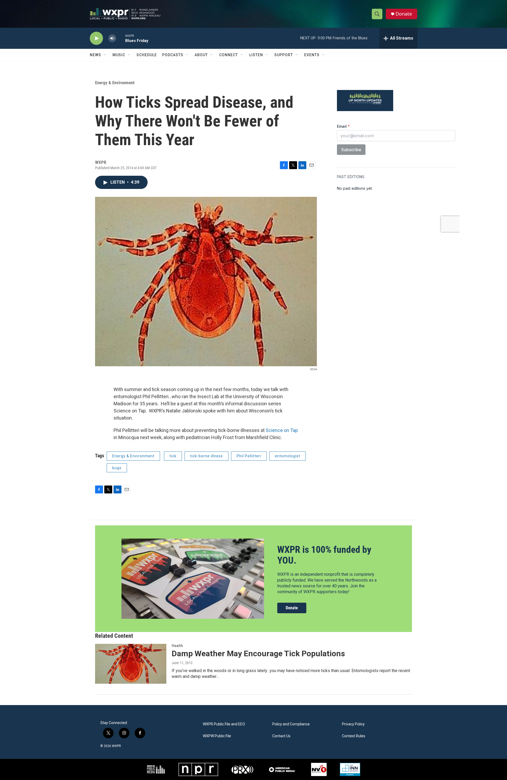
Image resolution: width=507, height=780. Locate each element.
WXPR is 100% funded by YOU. (324, 555)
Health (177, 646)
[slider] (120, 38)
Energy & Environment (114, 82)
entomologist (287, 456)
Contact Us (281, 736)
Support (283, 55)
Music (118, 55)
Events (312, 55)
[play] (96, 38)
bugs (116, 468)
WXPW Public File (217, 736)
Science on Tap (282, 430)
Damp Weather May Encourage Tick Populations (258, 653)
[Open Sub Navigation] (105, 55)
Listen (256, 55)
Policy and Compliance (291, 724)
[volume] (112, 38)
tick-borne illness (206, 456)
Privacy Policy (353, 724)
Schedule (147, 55)
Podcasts (172, 55)
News (95, 55)
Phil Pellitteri (249, 456)
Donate (404, 14)
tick (173, 456)
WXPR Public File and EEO (224, 724)
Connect (228, 55)
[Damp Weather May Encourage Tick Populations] (130, 663)
